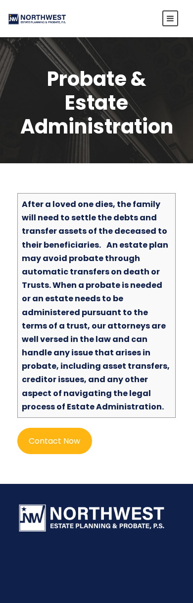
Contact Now (54, 441)
